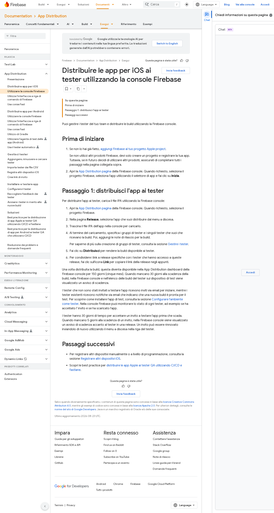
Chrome (118, 484)
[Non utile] (187, 60)
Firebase (67, 60)
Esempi (147, 24)
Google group (161, 451)
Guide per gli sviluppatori (69, 439)
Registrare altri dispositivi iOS (100, 359)
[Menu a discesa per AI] (73, 24)
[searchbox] (25, 36)
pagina (95, 171)
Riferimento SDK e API (67, 445)
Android (101, 484)
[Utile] (181, 60)
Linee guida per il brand (166, 462)
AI (68, 24)
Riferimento (128, 24)
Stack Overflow (162, 445)
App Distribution (52, 16)
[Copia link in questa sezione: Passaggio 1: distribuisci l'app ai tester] (167, 191)
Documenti (103, 4)
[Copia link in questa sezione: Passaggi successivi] (118, 344)
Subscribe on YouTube (116, 457)
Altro (125, 4)
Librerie (59, 457)
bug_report (271, 15)
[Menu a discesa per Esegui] (69, 4)
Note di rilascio (161, 457)
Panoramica (11, 24)
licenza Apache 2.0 (144, 405)
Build (41, 4)
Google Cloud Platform (161, 484)
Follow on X (110, 451)
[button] (22, 64)
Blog (227, 4)
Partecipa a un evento (116, 462)
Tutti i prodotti (104, 490)
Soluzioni (83, 4)
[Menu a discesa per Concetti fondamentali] (58, 24)
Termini (59, 505)
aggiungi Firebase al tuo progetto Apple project (133, 149)
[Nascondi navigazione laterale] (45, 506)
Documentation (18, 16)
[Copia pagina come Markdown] (78, 89)
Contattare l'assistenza (166, 439)
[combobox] (161, 4)
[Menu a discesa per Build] (49, 4)
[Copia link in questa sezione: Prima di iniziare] (108, 139)
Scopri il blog (111, 439)
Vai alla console (245, 4)
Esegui (61, 4)
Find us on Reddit (114, 445)
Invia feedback (175, 70)
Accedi (265, 4)
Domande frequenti (165, 468)
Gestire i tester (178, 244)
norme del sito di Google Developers (75, 409)
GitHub (59, 462)
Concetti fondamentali (40, 24)
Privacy (71, 505)
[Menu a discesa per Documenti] (114, 4)
